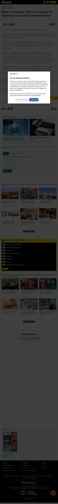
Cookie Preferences (21, 99)
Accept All (34, 99)
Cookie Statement (35, 95)
